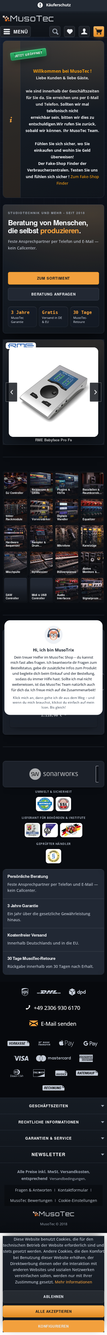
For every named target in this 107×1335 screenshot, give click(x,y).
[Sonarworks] (53, 774)
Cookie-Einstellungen (77, 1200)
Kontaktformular (73, 1190)
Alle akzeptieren (53, 1311)
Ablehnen (53, 1296)
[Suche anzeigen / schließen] (54, 31)
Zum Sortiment (53, 278)
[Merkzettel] (69, 31)
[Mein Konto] (84, 31)
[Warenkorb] (98, 31)
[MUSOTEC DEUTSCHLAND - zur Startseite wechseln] (28, 18)
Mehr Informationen (73, 1282)
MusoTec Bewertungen (31, 1200)
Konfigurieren (53, 1326)
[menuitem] (15, 31)
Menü (20, 31)
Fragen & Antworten (33, 1190)
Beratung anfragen (53, 294)
